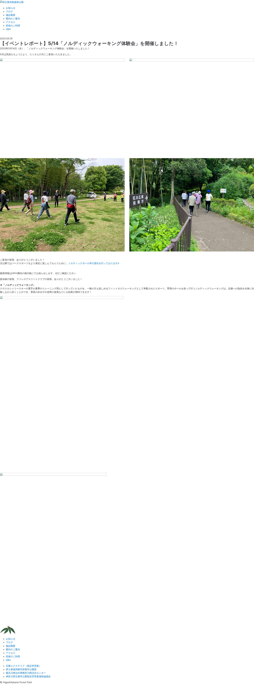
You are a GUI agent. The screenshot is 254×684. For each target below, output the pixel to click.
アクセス (10, 22)
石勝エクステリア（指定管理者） (23, 665)
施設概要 (10, 14)
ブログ (9, 11)
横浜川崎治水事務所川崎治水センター (26, 672)
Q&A (8, 29)
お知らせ (10, 7)
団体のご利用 (13, 25)
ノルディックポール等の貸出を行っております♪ (93, 263)
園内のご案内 (13, 18)
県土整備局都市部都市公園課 (21, 669)
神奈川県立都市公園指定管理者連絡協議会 (28, 676)
